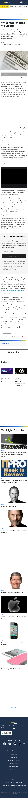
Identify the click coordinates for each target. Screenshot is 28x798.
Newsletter (23, 77)
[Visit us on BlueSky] (19, 743)
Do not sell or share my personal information (14, 785)
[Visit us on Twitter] (9, 743)
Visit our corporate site (20, 727)
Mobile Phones (22, 15)
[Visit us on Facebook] (4, 743)
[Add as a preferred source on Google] (6, 733)
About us (14, 754)
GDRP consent (14, 776)
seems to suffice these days (15, 290)
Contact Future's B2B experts (14, 782)
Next (22, 336)
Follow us (16, 77)
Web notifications (14, 766)
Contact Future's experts (14, 751)
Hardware (11, 15)
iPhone (6, 17)
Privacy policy (14, 763)
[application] (14, 176)
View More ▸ (14, 707)
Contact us (14, 757)
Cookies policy (14, 770)
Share (5, 77)
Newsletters (14, 773)
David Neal (6, 43)
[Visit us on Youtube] (14, 743)
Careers (14, 779)
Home (3, 15)
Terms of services (20, 261)
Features (20, 44)
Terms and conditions (14, 760)
